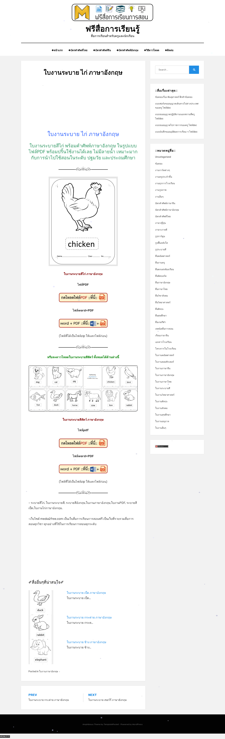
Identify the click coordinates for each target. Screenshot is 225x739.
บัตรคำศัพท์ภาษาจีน (165, 203)
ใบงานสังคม (161, 408)
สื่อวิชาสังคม (161, 295)
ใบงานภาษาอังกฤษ (48, 671)
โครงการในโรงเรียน (165, 348)
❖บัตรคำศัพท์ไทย (77, 50)
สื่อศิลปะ (159, 309)
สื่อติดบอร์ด (161, 276)
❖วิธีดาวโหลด (151, 50)
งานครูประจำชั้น (163, 176)
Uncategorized (163, 157)
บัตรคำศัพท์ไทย (163, 216)
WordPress (137, 724)
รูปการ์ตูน (160, 236)
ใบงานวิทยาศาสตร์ (164, 395)
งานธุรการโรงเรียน (165, 183)
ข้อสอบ (158, 163)
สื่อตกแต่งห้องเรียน (164, 269)
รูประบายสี (160, 249)
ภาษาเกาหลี (161, 229)
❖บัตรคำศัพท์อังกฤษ (127, 50)
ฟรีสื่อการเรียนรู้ (112, 28)
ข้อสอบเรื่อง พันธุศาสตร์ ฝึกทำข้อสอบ (173, 97)
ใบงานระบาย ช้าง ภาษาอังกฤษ (86, 642)
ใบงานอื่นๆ (160, 428)
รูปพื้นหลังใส (161, 243)
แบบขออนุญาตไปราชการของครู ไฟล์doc (176, 125)
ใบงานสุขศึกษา (163, 414)
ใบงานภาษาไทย (163, 381)
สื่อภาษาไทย (161, 289)
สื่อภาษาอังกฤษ (162, 282)
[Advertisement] (83, 107)
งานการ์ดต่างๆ (162, 170)
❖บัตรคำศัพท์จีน (102, 50)
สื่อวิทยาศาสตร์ (162, 302)
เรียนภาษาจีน (162, 335)
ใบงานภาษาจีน (162, 368)
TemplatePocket (111, 724)
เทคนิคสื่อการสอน (164, 328)
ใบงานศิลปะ (161, 401)
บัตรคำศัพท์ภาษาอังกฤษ (167, 210)
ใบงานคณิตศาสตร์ (164, 355)
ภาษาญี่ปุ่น (160, 223)
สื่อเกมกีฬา (160, 322)
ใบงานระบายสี (162, 388)
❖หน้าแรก (57, 50)
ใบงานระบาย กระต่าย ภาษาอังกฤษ (89, 617)
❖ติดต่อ (169, 50)
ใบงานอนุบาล (162, 421)
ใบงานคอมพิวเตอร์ (164, 361)
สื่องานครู (160, 262)
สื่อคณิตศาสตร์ (162, 256)
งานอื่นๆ (159, 196)
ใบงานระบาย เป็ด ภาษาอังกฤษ (86, 593)
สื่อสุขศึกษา (161, 315)
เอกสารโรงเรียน (163, 342)
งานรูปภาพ (160, 190)
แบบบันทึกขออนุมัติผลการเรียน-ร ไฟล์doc (176, 131)
